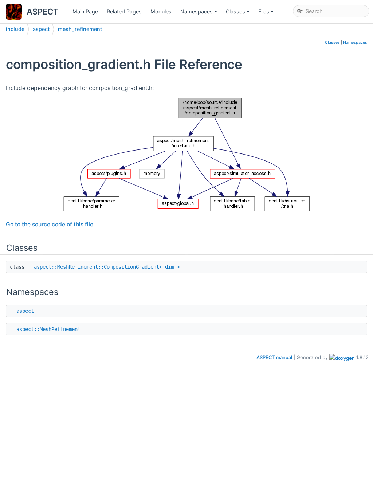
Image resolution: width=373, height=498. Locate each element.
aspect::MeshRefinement (48, 329)
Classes (238, 13)
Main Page (85, 11)
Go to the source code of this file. (50, 224)
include (15, 29)
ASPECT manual (274, 357)
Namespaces (199, 13)
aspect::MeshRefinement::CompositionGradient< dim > (107, 267)
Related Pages (124, 11)
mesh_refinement (80, 29)
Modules (161, 11)
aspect (41, 29)
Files (266, 13)
